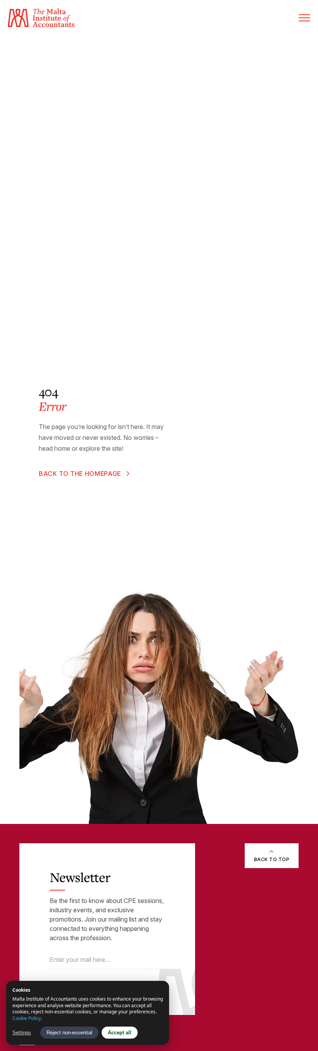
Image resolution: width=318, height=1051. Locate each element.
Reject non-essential (69, 1032)
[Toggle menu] (304, 18)
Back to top (271, 859)
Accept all (119, 1032)
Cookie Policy (26, 1018)
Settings (21, 1032)
